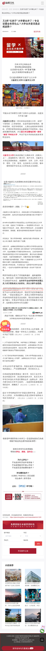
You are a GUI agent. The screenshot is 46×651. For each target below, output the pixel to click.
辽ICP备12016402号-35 (22, 638)
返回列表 (37, 31)
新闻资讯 (16, 9)
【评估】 (22, 486)
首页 (10, 9)
